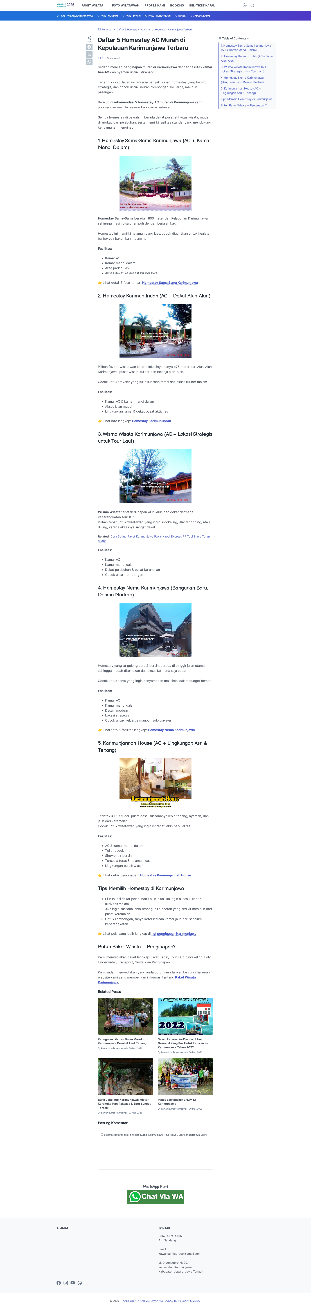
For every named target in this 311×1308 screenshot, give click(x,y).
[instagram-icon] (66, 1283)
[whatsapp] (89, 62)
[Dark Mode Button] (244, 5)
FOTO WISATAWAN (125, 5)
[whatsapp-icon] (80, 1283)
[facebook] (89, 47)
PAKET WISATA (92, 5)
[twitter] (89, 54)
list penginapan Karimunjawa (174, 933)
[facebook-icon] (59, 1283)
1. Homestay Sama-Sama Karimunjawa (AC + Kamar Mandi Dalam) (246, 48)
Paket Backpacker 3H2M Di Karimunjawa (177, 1101)
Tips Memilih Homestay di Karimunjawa (246, 99)
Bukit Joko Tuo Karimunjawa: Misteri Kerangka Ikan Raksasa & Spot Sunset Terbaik (124, 1104)
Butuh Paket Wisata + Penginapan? (244, 105)
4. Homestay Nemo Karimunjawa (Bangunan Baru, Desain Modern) (242, 80)
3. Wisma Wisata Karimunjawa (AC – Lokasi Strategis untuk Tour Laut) (244, 69)
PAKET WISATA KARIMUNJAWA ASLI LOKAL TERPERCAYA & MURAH (161, 1300)
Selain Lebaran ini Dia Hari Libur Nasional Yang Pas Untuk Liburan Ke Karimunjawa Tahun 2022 (183, 1043)
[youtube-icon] (73, 1283)
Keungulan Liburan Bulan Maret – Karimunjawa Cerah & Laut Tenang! (122, 1041)
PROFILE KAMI (155, 5)
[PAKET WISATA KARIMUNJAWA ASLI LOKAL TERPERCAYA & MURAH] (66, 5)
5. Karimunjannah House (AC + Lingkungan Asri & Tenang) (241, 91)
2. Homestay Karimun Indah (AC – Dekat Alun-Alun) (247, 58)
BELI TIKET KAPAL (202, 5)
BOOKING (177, 5)
